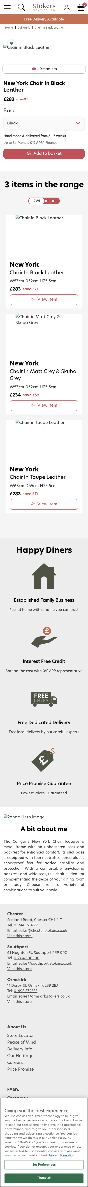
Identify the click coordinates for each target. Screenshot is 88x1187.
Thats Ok (44, 1178)
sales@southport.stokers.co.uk (45, 963)
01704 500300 (26, 958)
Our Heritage (20, 1056)
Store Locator (20, 1036)
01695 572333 (25, 991)
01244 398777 (26, 925)
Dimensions (48, 69)
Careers (15, 1063)
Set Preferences (44, 1164)
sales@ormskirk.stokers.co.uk (44, 996)
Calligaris (24, 27)
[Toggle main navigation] (7, 7)
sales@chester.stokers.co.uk (43, 930)
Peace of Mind (21, 1043)
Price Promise (20, 1070)
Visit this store (19, 936)
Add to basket (47, 154)
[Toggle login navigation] (67, 7)
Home (9, 27)
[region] (44, 1142)
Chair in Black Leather (49, 27)
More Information (61, 1155)
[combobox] (44, 123)
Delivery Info (19, 1049)
